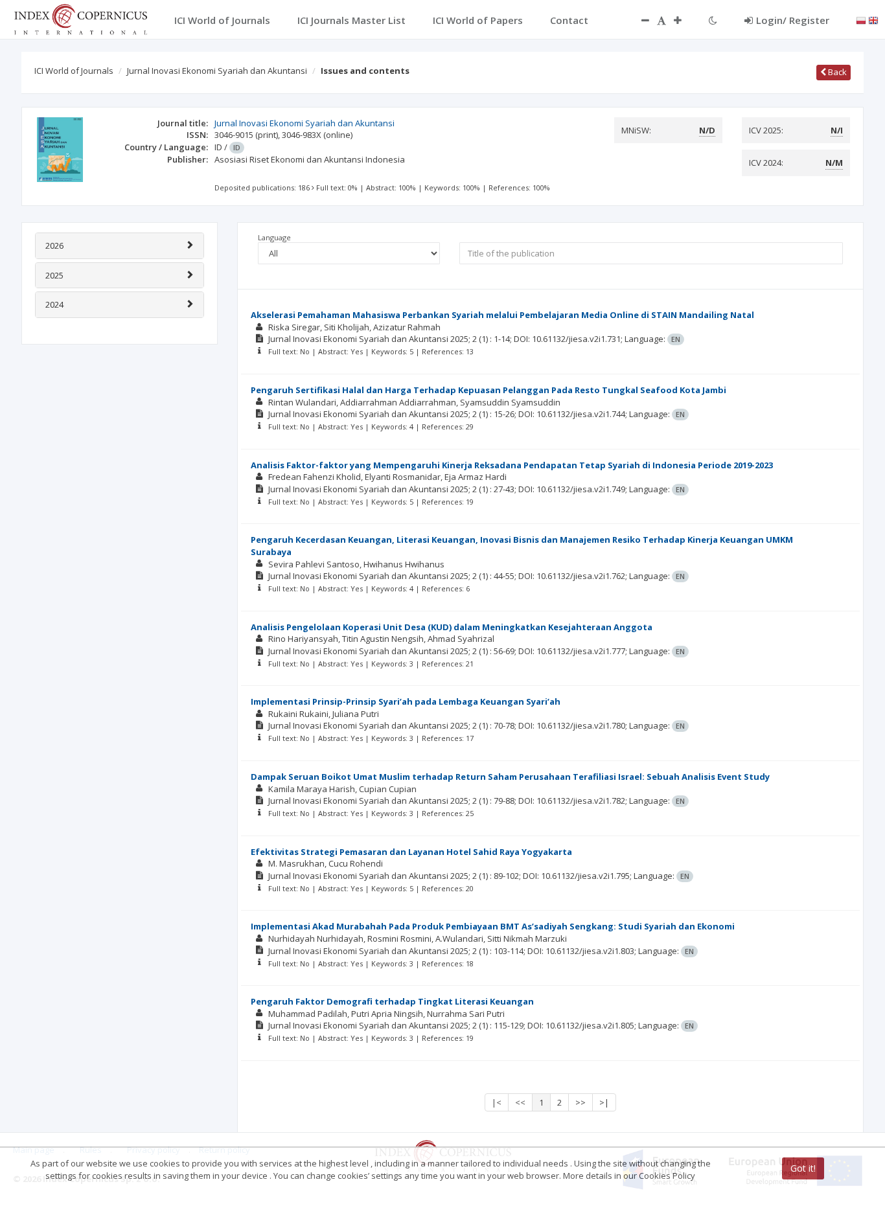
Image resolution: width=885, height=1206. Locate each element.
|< (496, 1102)
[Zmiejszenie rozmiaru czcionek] (639, 20)
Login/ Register (792, 20)
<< (520, 1102)
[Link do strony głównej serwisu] (80, 18)
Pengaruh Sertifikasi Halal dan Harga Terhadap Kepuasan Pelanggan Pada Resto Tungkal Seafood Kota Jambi (488, 390)
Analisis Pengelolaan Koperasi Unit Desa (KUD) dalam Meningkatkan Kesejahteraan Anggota (451, 627)
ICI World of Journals (73, 70)
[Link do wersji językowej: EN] (873, 19)
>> (580, 1102)
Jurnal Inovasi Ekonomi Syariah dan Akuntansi (217, 70)
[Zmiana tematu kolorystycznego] (713, 20)
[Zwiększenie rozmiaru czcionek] (684, 20)
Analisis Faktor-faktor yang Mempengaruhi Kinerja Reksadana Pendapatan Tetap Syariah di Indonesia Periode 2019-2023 (512, 465)
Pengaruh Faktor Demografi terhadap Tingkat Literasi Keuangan (392, 1001)
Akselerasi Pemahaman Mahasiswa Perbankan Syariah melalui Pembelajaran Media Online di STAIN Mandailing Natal (502, 315)
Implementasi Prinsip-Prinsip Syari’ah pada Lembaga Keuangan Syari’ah (405, 701)
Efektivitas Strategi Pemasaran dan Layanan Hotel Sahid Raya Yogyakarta (411, 852)
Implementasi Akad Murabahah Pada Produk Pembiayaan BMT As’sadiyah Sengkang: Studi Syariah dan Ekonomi (493, 926)
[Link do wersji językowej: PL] (861, 19)
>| (604, 1102)
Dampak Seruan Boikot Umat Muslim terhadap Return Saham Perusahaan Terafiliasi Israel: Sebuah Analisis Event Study (510, 776)
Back (836, 72)
